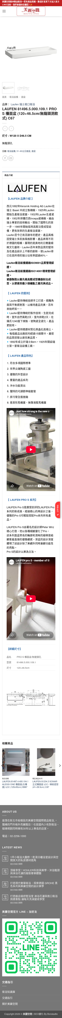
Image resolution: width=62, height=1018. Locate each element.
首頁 (4, 96)
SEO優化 (39, 1014)
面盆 (23, 96)
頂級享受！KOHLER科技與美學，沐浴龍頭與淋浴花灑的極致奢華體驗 (35, 872)
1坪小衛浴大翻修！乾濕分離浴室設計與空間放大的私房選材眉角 (34, 859)
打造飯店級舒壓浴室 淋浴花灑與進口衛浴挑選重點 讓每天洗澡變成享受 (34, 897)
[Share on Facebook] (5, 158)
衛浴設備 (14, 96)
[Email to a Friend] (11, 158)
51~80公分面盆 (23, 151)
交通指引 (7, 998)
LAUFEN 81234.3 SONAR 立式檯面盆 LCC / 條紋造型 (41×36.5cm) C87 (45, 784)
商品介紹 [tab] (8, 175)
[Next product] (5, 128)
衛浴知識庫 (8, 992)
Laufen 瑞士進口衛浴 (23, 104)
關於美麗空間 (10, 1004)
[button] (4, 11)
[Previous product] (11, 128)
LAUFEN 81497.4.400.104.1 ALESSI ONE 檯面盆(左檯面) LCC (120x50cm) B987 (15, 784)
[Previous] (7, 51)
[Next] (55, 51)
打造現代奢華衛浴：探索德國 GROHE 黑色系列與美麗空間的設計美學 (34, 884)
